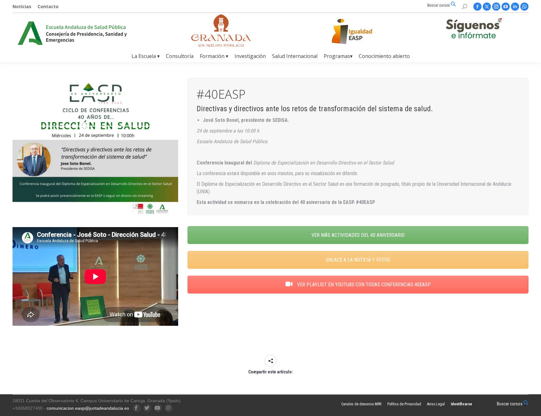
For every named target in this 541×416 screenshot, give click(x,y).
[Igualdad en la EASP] (362, 31)
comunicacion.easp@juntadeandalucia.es (88, 408)
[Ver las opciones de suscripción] (474, 29)
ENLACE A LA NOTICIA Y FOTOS (358, 260)
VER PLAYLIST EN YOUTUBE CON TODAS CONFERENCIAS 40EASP (363, 285)
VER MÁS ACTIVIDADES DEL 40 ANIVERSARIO (358, 235)
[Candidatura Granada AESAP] (221, 45)
